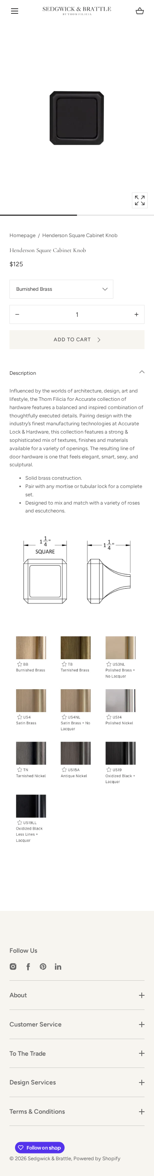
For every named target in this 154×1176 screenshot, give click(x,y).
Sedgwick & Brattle (49, 1158)
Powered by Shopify (96, 1158)
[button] (14, 11)
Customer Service (35, 1024)
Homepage (22, 235)
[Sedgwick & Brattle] (77, 11)
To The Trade (27, 1053)
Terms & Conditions (37, 1111)
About (18, 995)
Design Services (32, 1082)
